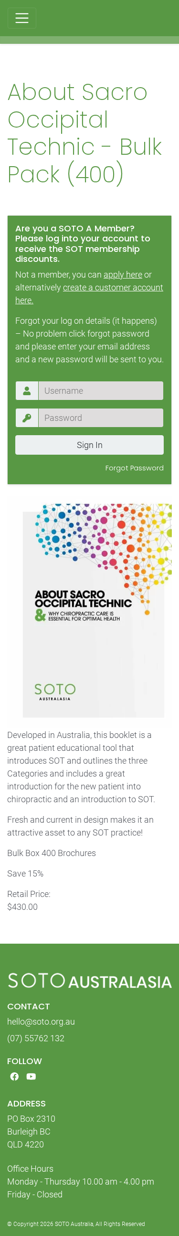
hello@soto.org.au (41, 1022)
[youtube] (31, 1077)
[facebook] (14, 1077)
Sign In (90, 445)
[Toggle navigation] (22, 18)
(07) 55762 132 (35, 1038)
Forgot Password (134, 468)
